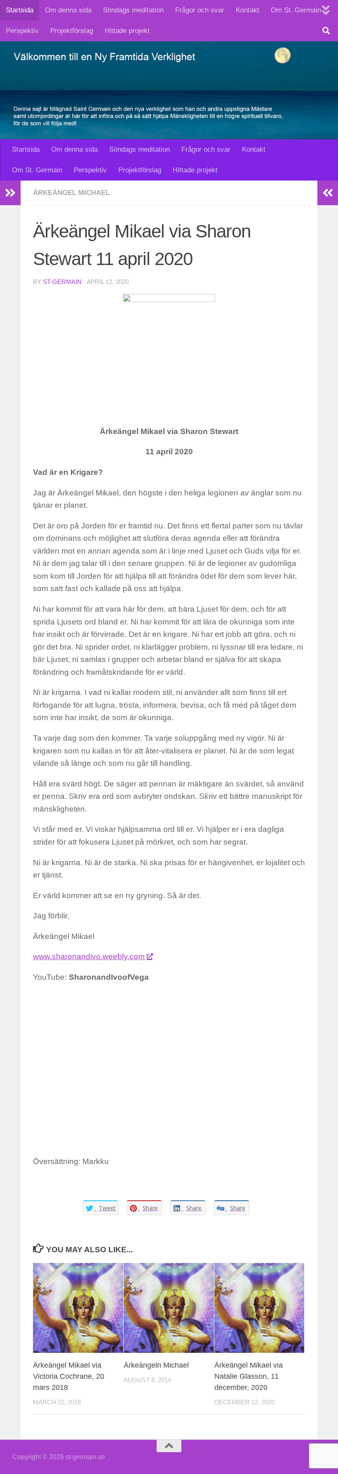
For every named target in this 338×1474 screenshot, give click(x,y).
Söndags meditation (133, 10)
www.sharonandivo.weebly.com (89, 956)
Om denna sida (68, 10)
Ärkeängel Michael (71, 193)
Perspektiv (22, 31)
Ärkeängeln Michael (156, 1365)
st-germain (62, 282)
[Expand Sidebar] (10, 193)
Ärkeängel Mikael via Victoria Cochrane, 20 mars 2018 (68, 1376)
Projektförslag (71, 31)
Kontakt (247, 10)
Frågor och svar (199, 10)
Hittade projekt (127, 31)
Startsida (19, 10)
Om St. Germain (296, 10)
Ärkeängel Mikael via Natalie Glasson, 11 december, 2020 (248, 1376)
